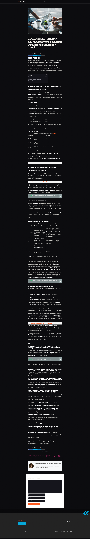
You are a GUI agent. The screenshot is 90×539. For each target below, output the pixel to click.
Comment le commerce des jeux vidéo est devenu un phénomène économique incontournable (36, 457)
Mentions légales (69, 531)
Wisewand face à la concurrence (35, 79)
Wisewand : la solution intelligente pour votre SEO (38, 76)
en (67, 1)
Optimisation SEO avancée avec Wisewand (36, 78)
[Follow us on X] (67, 521)
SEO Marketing (53, 1)
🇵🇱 (38, 58)
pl (71, 1)
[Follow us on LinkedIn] (71, 521)
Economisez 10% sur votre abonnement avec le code (45, 163)
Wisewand (54, 133)
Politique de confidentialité (60, 531)
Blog (40, 1)
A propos (20, 520)
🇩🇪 (33, 58)
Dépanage (48, 1)
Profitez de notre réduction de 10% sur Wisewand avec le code (45, 181)
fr (66, 1)
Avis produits (45, 451)
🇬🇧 (31, 58)
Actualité (43, 1)
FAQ (29, 82)
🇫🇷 (28, 58)
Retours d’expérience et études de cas (36, 80)
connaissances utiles (60, 1)
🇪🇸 (36, 58)
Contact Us (22, 523)
